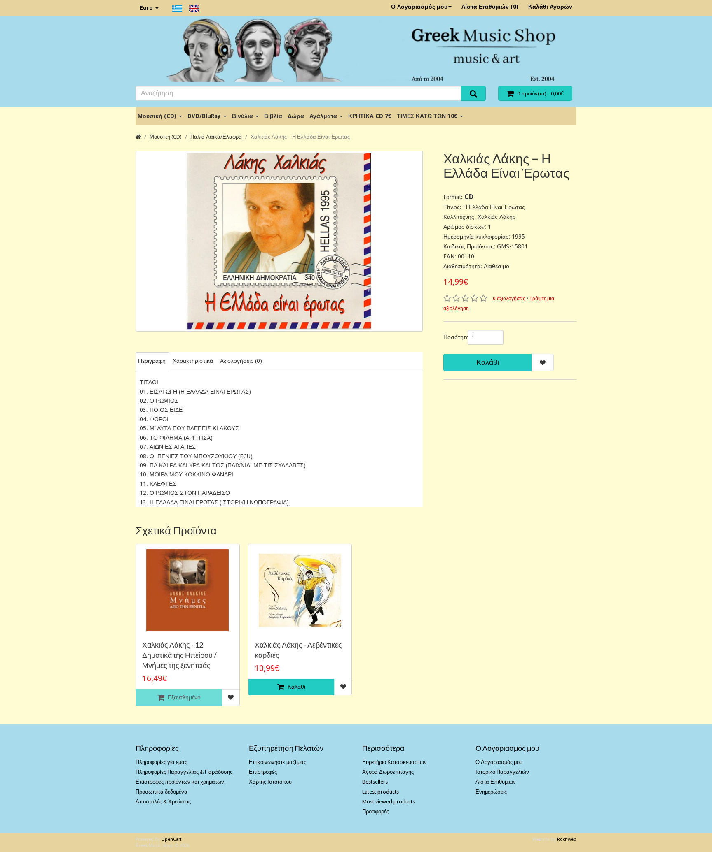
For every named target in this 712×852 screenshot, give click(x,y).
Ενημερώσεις (491, 792)
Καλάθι (487, 362)
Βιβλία (273, 116)
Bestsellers (375, 782)
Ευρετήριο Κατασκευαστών (394, 762)
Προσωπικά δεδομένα (161, 792)
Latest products (380, 792)
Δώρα (296, 116)
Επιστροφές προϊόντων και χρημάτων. (180, 782)
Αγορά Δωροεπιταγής (388, 772)
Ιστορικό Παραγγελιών (502, 772)
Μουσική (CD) (158, 116)
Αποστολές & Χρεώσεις (163, 802)
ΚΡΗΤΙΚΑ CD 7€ (369, 116)
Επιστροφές (263, 772)
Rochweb (566, 839)
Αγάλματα (324, 116)
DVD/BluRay (204, 116)
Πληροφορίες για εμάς (161, 762)
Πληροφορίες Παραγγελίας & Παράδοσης (184, 772)
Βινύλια (243, 116)
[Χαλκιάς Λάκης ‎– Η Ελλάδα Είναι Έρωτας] (279, 241)
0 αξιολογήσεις (509, 299)
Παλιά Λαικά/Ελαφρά (216, 137)
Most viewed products (388, 802)
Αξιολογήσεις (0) (241, 361)
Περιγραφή (152, 361)
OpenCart (171, 839)
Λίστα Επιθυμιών (495, 782)
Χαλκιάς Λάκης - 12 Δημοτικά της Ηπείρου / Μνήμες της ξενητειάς (179, 655)
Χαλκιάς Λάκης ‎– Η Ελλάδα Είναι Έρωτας (300, 137)
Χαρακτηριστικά (193, 361)
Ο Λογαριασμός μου (419, 6)
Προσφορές (375, 811)
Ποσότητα (452, 337)
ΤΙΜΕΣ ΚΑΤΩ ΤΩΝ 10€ (428, 116)
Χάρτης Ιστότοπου (270, 782)
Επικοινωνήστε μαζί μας (277, 762)
